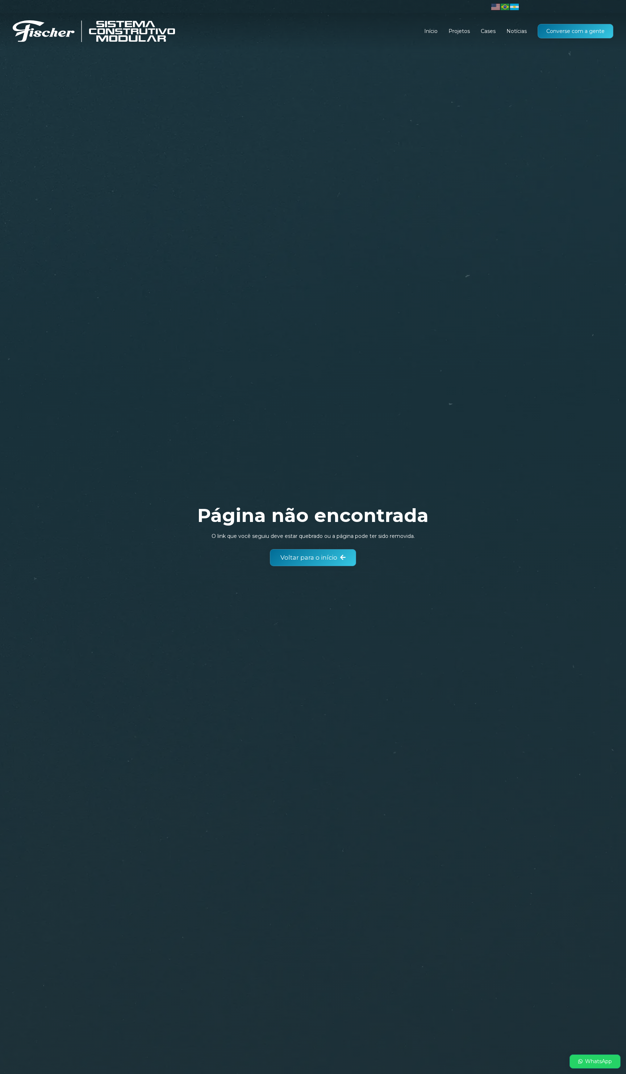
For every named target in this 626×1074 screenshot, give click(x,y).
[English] (496, 6)
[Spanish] (514, 6)
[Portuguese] (505, 6)
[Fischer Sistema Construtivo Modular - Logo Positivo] (94, 31)
